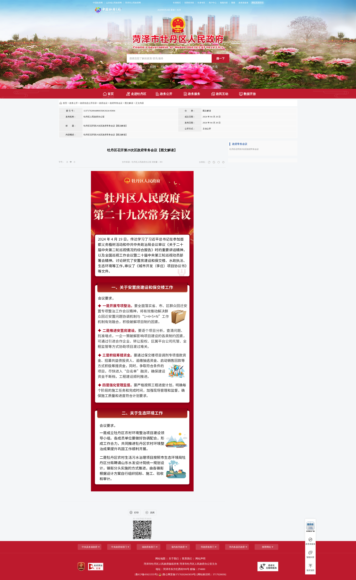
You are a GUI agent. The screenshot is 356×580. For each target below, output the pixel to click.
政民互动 (222, 94)
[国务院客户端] (310, 527)
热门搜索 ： (137, 67)
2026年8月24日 (163, 10)
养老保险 (178, 67)
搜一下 (220, 58)
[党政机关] (81, 566)
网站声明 (200, 558)
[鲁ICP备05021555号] (146, 574)
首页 (111, 94)
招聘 (153, 67)
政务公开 (166, 94)
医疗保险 (195, 67)
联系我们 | (188, 558)
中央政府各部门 (119, 547)
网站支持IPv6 (257, 3)
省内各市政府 (178, 547)
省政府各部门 (148, 547)
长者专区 (201, 3)
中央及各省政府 (89, 547)
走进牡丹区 (138, 94)
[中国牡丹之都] (119, 11)
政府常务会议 (116, 103)
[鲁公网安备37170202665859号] (179, 574)
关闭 (152, 512)
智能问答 (224, 3)
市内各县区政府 (237, 547)
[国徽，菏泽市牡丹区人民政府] (178, 32)
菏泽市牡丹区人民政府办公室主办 (198, 563)
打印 (136, 512)
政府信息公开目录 (88, 103)
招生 (164, 67)
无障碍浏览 (189, 3)
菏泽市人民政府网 (133, 3)
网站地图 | (161, 558)
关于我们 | (175, 558)
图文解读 (129, 103)
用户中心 (213, 3)
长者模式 (177, 3)
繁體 (233, 3)
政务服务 (194, 94)
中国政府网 (98, 3)
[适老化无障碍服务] (267, 566)
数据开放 (250, 94)
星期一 (173, 10)
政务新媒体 (243, 3)
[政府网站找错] (95, 566)
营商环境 (212, 67)
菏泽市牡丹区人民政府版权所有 (161, 563)
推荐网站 (266, 547)
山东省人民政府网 (114, 3)
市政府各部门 (207, 547)
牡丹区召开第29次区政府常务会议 (244, 149)
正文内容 (139, 103)
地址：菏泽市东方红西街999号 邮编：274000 (180, 569)
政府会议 (103, 103)
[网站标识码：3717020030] (211, 574)
